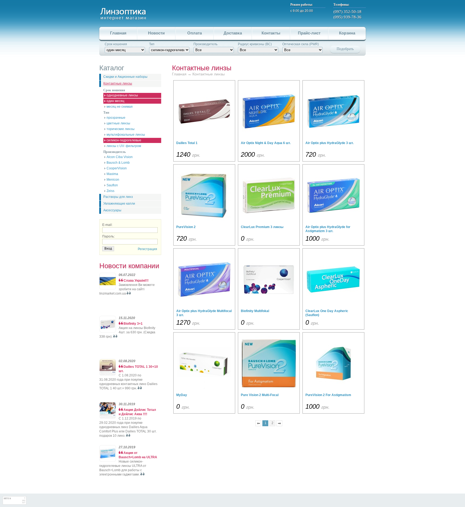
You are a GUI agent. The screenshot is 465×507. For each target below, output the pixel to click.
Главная (118, 33)
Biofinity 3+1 (133, 324)
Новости (156, 33)
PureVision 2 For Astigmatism (328, 395)
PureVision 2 (186, 227)
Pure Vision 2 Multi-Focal (260, 395)
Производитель (205, 44)
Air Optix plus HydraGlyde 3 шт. (329, 143)
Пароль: (108, 236)
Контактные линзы (117, 83)
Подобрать (345, 49)
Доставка (233, 33)
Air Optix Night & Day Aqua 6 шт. (266, 143)
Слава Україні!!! (136, 280)
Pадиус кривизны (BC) (255, 44)
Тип (151, 44)
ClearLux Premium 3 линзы (262, 227)
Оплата (194, 33)
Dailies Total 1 (187, 143)
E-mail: (107, 225)
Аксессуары (112, 210)
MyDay (181, 395)
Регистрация (147, 249)
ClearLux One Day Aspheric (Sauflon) (326, 313)
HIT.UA (7, 498)
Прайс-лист (309, 33)
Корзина (347, 33)
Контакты (271, 33)
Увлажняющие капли (119, 203)
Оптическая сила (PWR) (300, 44)
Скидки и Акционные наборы (125, 77)
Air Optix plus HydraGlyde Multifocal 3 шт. (204, 313)
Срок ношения (116, 44)
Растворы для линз (118, 197)
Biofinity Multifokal (255, 311)
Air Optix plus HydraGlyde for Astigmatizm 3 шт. (327, 229)
